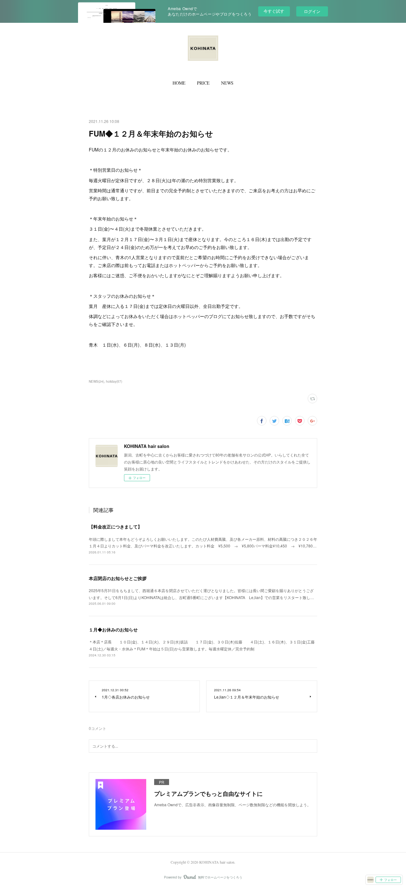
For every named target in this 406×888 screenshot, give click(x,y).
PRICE (203, 83)
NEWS (227, 83)
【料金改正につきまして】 (115, 526)
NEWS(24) (96, 381)
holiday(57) (114, 381)
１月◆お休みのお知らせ (113, 629)
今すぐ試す (274, 11)
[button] (179, 83)
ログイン (312, 11)
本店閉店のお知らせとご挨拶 (118, 578)
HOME (179, 83)
